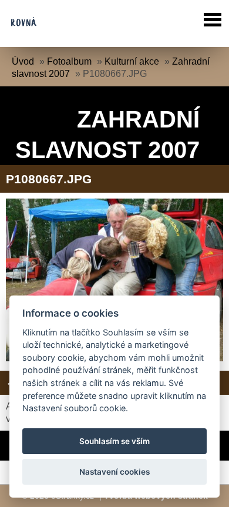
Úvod (23, 61)
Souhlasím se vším (114, 441)
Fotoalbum (69, 61)
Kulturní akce (132, 61)
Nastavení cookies (114, 471)
